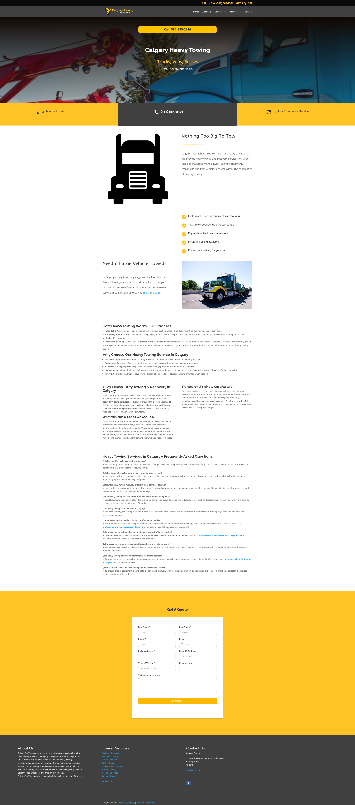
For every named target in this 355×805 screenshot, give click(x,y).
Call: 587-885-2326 (177, 29)
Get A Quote (244, 3)
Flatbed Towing (109, 769)
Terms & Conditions (146, 802)
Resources (234, 12)
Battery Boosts (108, 763)
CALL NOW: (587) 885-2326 (217, 3)
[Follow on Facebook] (188, 783)
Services (218, 12)
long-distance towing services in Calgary (218, 535)
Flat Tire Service (109, 759)
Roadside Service (110, 772)
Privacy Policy (128, 802)
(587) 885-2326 (151, 292)
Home (196, 12)
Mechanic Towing (110, 756)
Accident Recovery (110, 753)
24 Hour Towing (109, 776)
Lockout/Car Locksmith (112, 766)
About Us (206, 12)
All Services (107, 781)
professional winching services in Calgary (122, 527)
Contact (248, 12)
